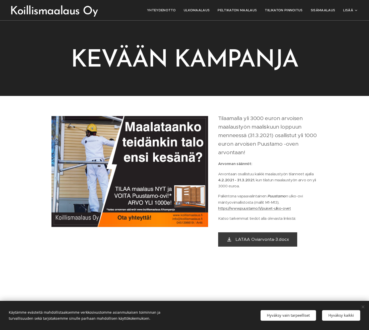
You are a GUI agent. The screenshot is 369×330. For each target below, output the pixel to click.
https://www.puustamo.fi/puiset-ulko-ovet (254, 208)
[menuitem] (163, 10)
